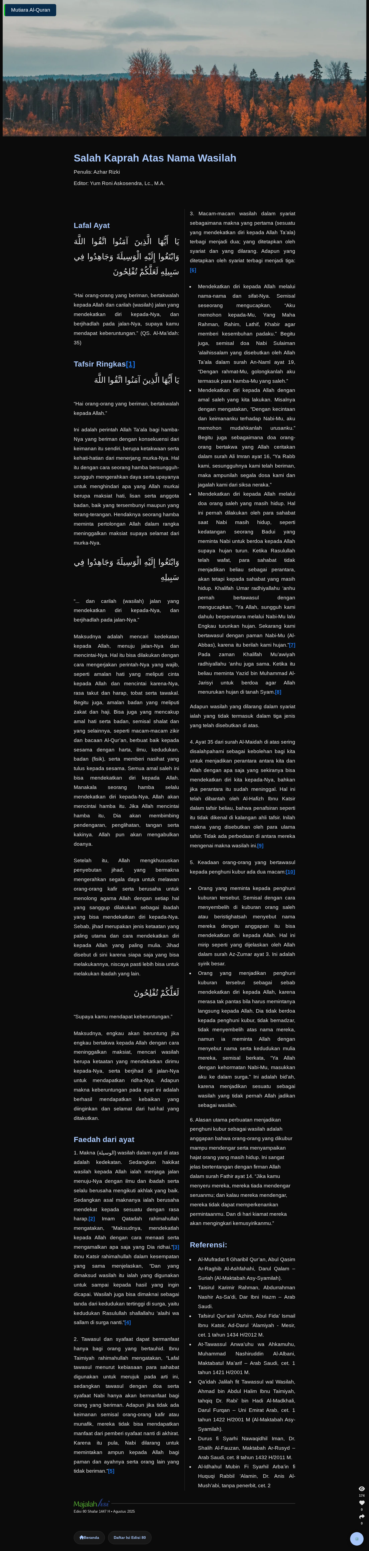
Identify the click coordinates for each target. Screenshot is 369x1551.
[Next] (350, 775)
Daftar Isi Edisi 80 (130, 1537)
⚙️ (357, 1539)
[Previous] (18, 775)
